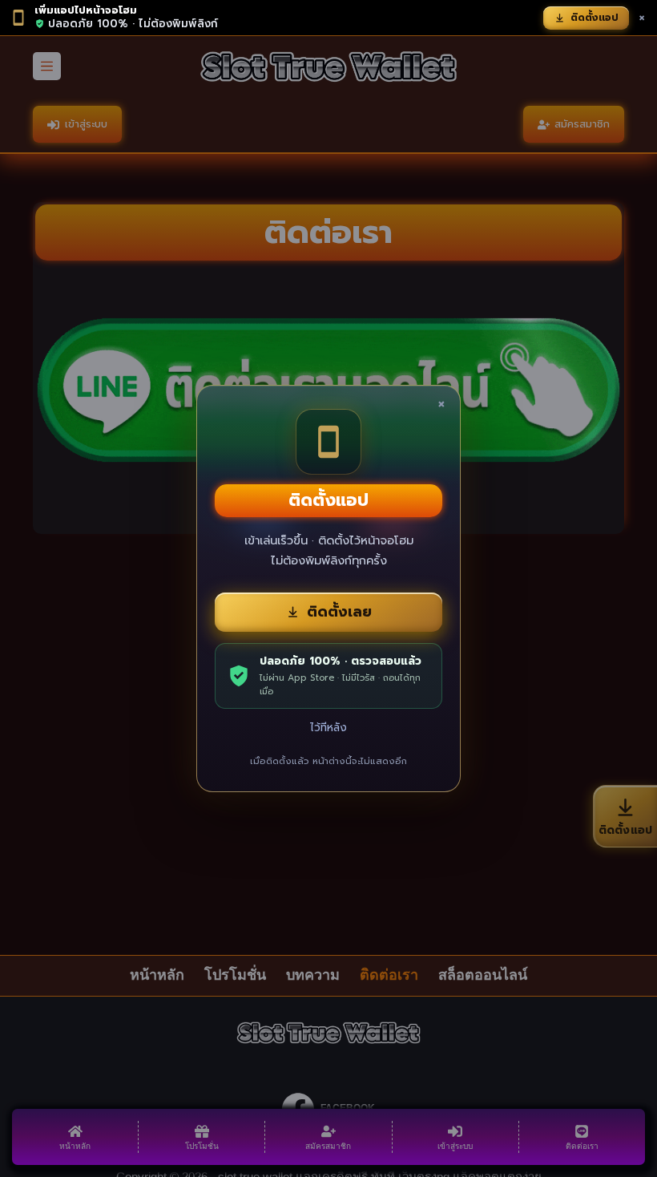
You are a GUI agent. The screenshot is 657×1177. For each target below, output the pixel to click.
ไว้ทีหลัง (328, 727)
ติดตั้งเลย (339, 611)
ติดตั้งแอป (594, 17)
